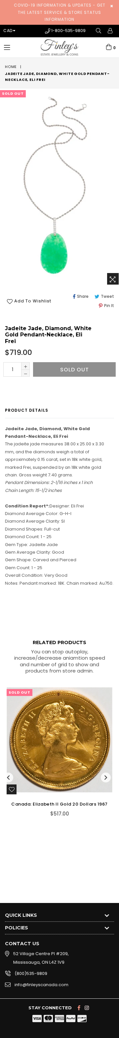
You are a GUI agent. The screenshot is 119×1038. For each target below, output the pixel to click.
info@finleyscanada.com (41, 985)
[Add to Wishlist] (12, 789)
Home (11, 66)
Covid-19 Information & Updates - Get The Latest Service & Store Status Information (59, 12)
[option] (57, 756)
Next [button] (106, 777)
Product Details (26, 410)
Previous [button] (8, 777)
